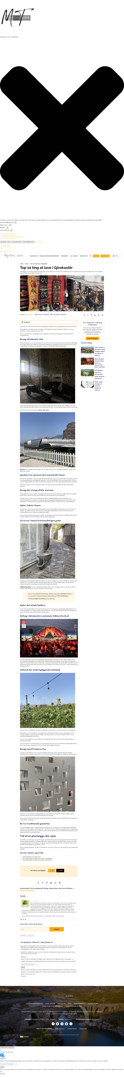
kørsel (38, 587)
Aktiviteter (23, 935)
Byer (69, 1003)
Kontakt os (84, 256)
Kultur (27, 263)
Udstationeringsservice (34, 1003)
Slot (36, 410)
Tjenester (64, 256)
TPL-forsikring (62, 596)
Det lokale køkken (64, 609)
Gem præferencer (28, 242)
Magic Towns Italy (60, 1028)
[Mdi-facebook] (53, 1023)
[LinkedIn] (95, 315)
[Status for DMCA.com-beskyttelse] (24, 1036)
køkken (31, 844)
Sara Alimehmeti (29, 314)
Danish (116, 256)
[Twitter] (87, 315)
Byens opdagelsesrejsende (49, 256)
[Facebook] (84, 315)
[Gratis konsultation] (92, 337)
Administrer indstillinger (9, 233)
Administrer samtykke (7, 1047)
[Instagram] (23, 920)
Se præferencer (17, 242)
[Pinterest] (91, 315)
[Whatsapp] (70, 1023)
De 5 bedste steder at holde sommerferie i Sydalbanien (37, 860)
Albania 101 (33, 256)
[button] (62, 128)
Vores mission (50, 1003)
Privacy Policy (6, 246)
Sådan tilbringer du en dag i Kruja (31, 856)
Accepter (3, 242)
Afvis (9, 242)
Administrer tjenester (8, 235)
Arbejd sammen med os (74, 1006)
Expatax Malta (83, 1028)
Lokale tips (30, 935)
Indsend (56, 929)
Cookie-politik (93, 1003)
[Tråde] (102, 315)
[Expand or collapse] (75, 322)
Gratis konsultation (92, 338)
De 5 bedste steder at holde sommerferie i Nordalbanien (38, 858)
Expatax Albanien (72, 1028)
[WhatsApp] (98, 315)
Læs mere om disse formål (10, 238)
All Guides (74, 256)
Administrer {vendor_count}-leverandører (14, 236)
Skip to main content (5, 251)
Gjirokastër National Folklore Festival (48, 659)
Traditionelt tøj (52, 498)
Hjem (21, 263)
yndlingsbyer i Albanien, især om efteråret (53, 326)
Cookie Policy (6, 245)
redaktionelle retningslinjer (52, 1006)
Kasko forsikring (40, 598)
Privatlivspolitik (80, 1003)
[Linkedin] (21, 920)
